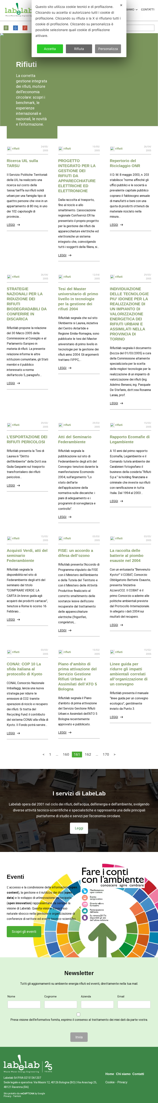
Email (121, 996)
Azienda (86, 996)
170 (106, 754)
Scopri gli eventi (24, 932)
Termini (17, 1096)
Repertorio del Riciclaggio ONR (125, 163)
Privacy (7, 1096)
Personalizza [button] (108, 49)
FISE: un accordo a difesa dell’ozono (75, 553)
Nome (11, 996)
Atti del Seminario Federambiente (74, 439)
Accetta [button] (50, 49)
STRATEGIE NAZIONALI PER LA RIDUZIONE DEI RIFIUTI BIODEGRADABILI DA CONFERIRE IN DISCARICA (26, 304)
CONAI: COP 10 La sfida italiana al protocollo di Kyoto (24, 669)
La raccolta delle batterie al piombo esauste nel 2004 (126, 555)
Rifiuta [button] (79, 49)
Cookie (110, 1082)
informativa (42, 1020)
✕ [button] (121, 5)
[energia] (25, 28)
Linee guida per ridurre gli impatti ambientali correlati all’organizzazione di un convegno (129, 674)
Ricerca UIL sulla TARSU (22, 163)
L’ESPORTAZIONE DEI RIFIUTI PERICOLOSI (27, 439)
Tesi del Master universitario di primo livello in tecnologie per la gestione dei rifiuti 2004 (78, 299)
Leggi (11, 225)
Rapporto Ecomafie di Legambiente (130, 439)
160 (66, 754)
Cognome (50, 996)
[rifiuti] (6, 28)
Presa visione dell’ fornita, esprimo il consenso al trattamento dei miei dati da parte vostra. (79, 1020)
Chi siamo (127, 9)
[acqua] (15, 28)
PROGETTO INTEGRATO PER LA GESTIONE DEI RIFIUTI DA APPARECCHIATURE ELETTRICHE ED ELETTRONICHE (77, 176)
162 (88, 754)
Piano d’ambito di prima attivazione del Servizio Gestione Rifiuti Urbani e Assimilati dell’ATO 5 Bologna (77, 676)
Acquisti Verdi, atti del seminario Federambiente (27, 555)
